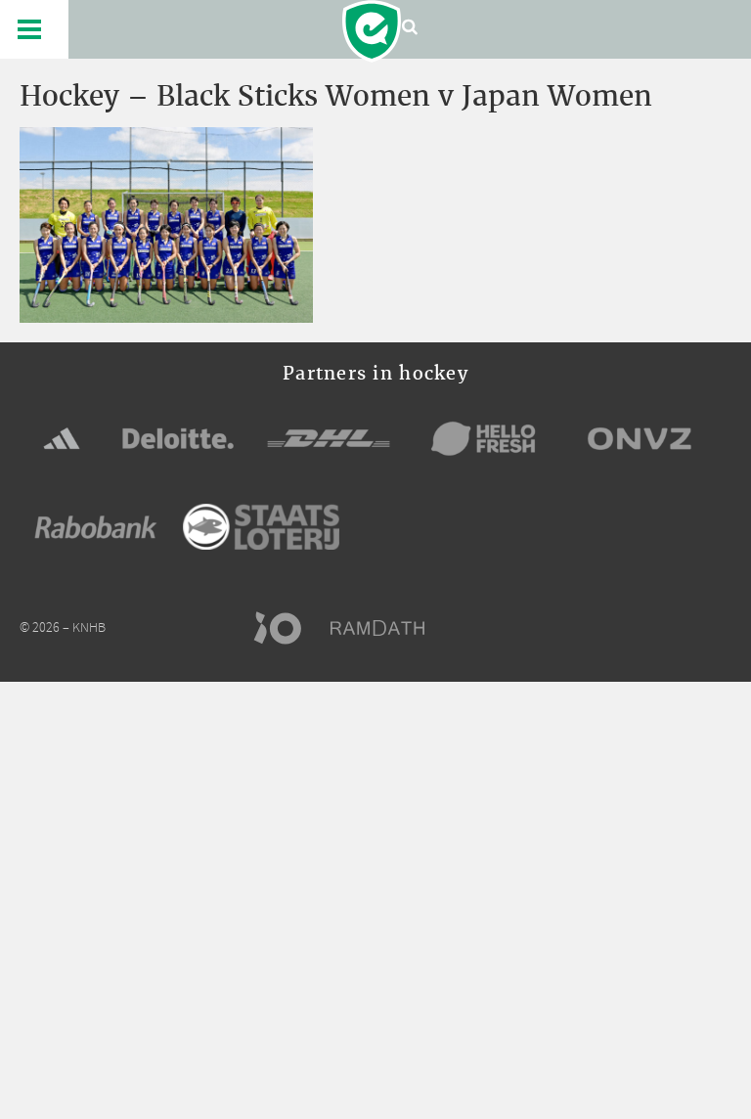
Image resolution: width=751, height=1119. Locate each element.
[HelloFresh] (484, 438)
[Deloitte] (178, 438)
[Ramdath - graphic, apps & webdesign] (387, 628)
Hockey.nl (371, 31)
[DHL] (328, 438)
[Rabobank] (95, 527)
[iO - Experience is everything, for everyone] (287, 628)
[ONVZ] (639, 438)
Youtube (719, 628)
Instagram (683, 628)
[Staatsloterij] (261, 527)
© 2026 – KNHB (63, 628)
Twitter (647, 628)
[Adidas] (61, 438)
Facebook (611, 628)
